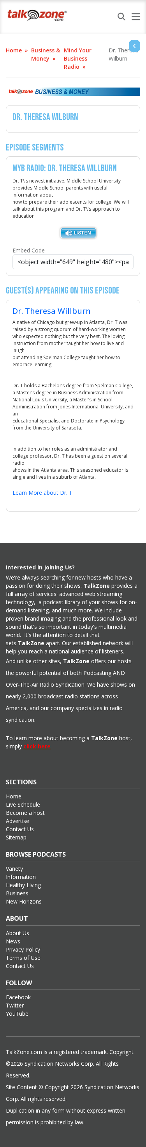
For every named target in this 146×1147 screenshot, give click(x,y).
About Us (17, 933)
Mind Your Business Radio (77, 58)
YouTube (17, 1013)
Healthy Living (23, 885)
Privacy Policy (23, 949)
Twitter (15, 1005)
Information (21, 876)
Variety (14, 868)
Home (14, 50)
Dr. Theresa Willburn (51, 311)
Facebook (18, 997)
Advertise (17, 821)
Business (17, 893)
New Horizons (24, 901)
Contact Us (20, 829)
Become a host (25, 812)
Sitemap (16, 837)
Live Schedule (23, 804)
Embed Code (28, 250)
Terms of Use (23, 957)
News (13, 941)
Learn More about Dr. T (42, 492)
